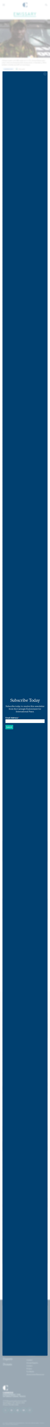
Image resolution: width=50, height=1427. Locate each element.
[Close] (45, 73)
